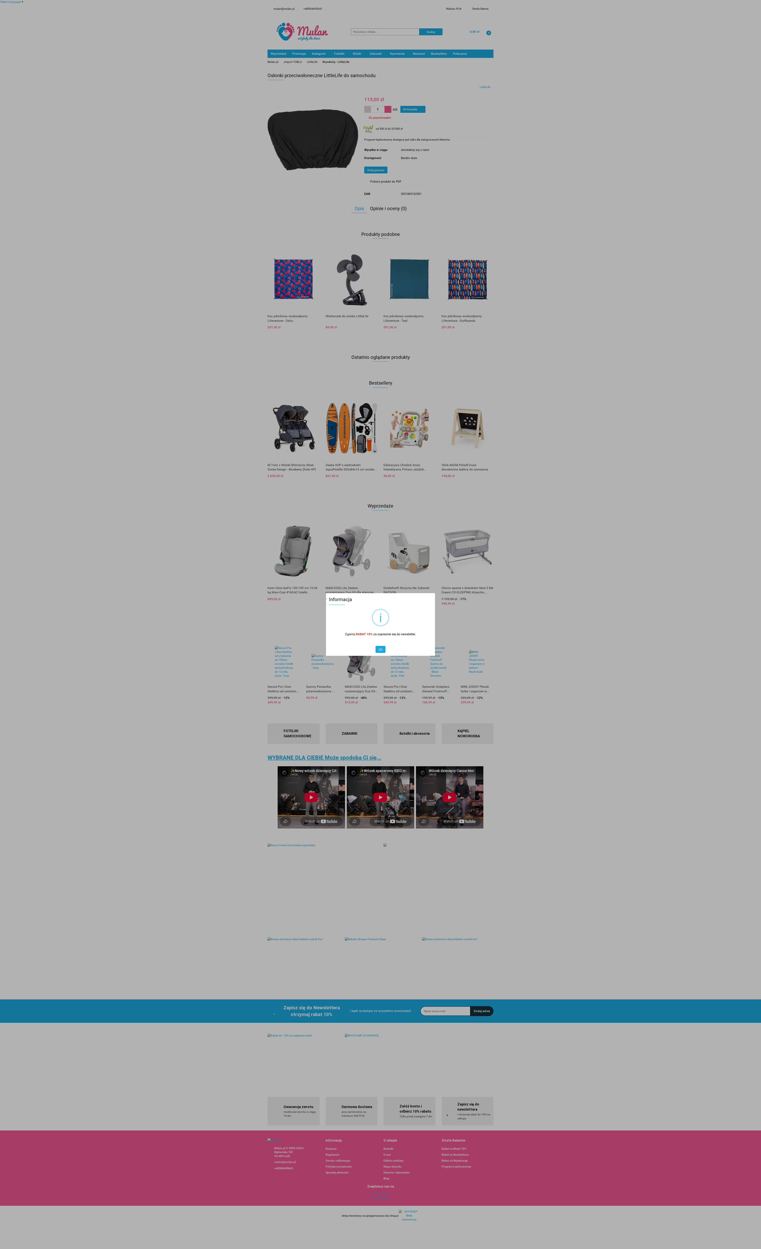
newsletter (408, 634)
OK (380, 649)
